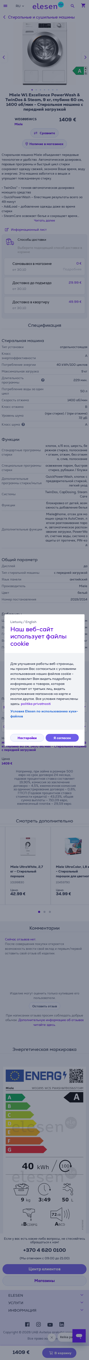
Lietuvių (16, 622)
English (30, 622)
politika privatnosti (36, 704)
